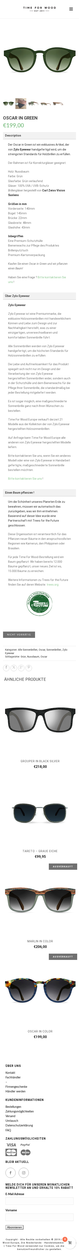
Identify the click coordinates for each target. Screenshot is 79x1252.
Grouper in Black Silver (40, 761)
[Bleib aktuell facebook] (10, 1173)
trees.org (53, 584)
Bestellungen (13, 1107)
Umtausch (11, 1121)
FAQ (8, 1130)
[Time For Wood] (39, 9)
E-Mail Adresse (14, 1194)
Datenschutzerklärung (19, 1125)
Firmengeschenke (16, 1086)
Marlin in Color (40, 941)
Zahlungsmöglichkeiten (19, 1111)
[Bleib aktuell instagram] (24, 1173)
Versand (10, 1116)
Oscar (42, 649)
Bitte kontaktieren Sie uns (25, 478)
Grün (23, 656)
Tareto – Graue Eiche (40, 851)
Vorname (11, 1210)
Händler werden (15, 1091)
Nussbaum (33, 656)
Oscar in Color (40, 1031)
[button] (68, 32)
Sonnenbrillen (53, 649)
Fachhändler (13, 1077)
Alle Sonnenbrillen (27, 649)
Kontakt (10, 1073)
